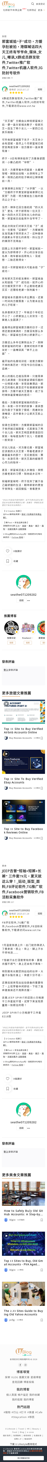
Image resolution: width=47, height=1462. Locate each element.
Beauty (37, 1428)
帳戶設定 (23, 1394)
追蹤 (40, 89)
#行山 (15, 1412)
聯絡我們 (28, 1439)
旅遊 (4, 36)
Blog (23, 1432)
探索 (7, 1377)
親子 (37, 525)
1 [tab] (18, 19)
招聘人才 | (19, 1439)
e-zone (31, 1432)
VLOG (14, 1377)
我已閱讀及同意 (23, 1458)
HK (29, 1428)
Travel (22, 1428)
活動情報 (22, 529)
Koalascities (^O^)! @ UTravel (28, 638)
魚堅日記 (11, 638)
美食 (31, 525)
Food (16, 1432)
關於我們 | (8, 1435)
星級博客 (36, 1377)
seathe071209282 (19, 86)
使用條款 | (29, 1435)
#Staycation (19, 1417)
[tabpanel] (23, 16)
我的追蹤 (17, 1399)
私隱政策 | (39, 1435)
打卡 (18, 525)
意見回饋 (17, 1382)
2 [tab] (21, 19)
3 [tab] (25, 19)
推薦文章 (24, 1377)
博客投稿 (29, 1382)
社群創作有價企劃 (12, 10)
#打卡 (22, 1412)
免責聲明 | (18, 1435)
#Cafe (38, 1412)
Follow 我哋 (17, 537)
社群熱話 (31, 10)
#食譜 (30, 1412)
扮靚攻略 (12, 529)
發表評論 (11, 669)
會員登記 (40, 3)
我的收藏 (34, 1394)
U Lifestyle (11, 1428)
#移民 (31, 1417)
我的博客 (29, 1399)
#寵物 (7, 1412)
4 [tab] (29, 19)
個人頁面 (11, 1394)
